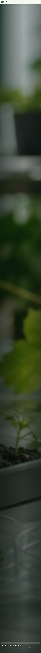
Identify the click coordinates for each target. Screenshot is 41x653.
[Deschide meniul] (39, 2)
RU (35, 2)
